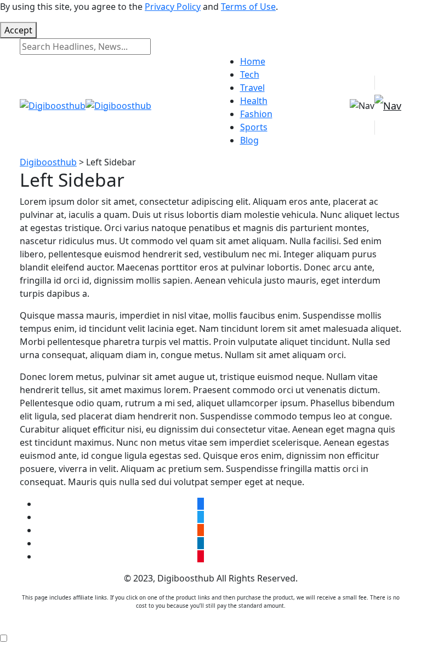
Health (254, 101)
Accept (18, 30)
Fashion (256, 114)
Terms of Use (248, 7)
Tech (249, 74)
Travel (252, 88)
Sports (254, 127)
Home (252, 61)
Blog (249, 140)
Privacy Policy (173, 7)
